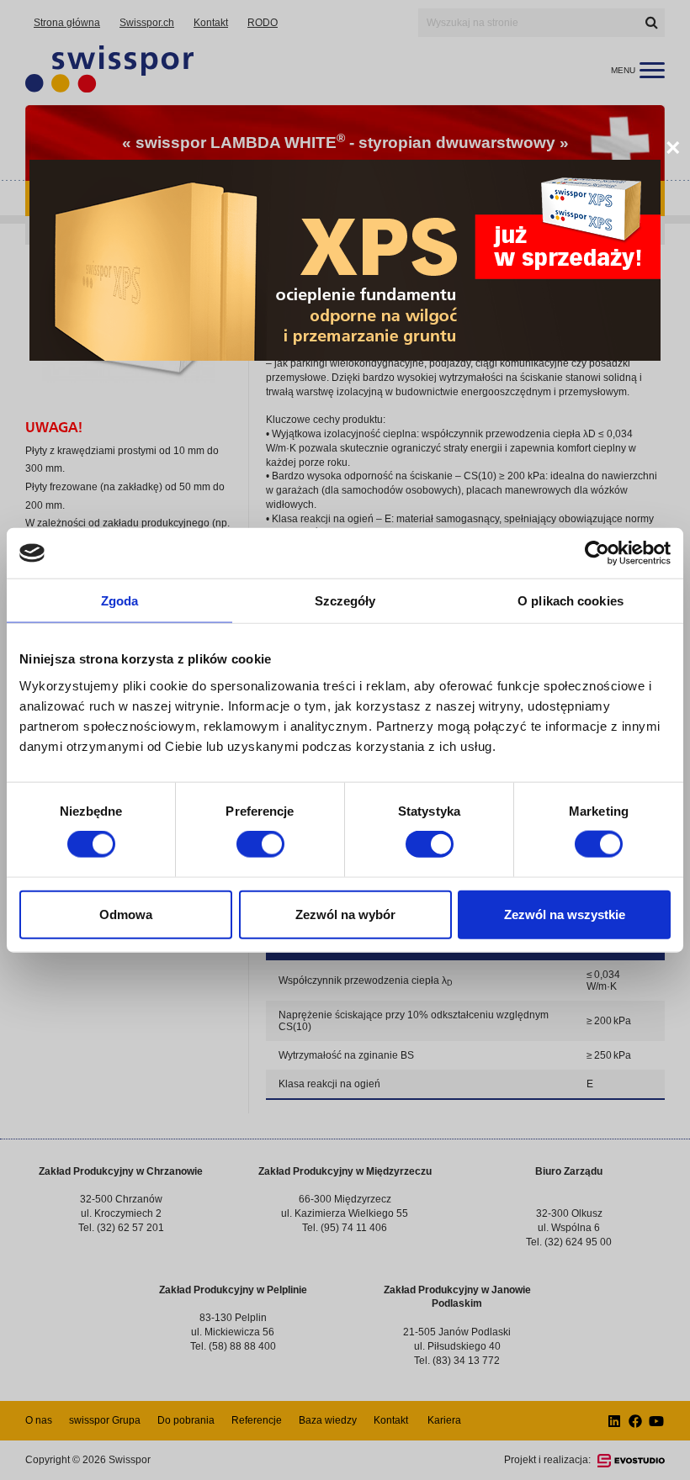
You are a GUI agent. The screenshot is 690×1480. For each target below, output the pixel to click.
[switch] (260, 844)
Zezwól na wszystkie (564, 913)
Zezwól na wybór (345, 913)
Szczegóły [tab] (345, 601)
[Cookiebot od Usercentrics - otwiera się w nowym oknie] (597, 553)
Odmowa (125, 913)
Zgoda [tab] (120, 601)
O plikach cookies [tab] (571, 601)
